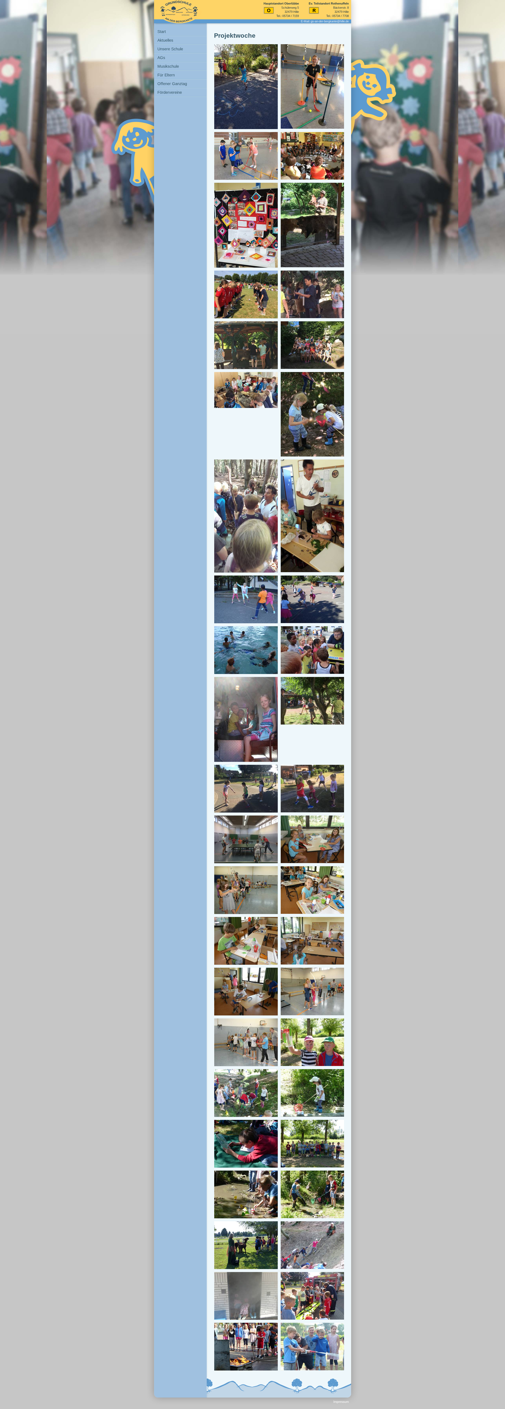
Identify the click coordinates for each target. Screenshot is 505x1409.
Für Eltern (166, 75)
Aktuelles (165, 40)
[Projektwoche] (246, 86)
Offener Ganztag (172, 84)
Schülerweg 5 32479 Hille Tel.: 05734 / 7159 (281, 10)
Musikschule (168, 66)
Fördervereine (169, 92)
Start (161, 31)
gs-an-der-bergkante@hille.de (330, 21)
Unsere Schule (170, 49)
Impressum (341, 1401)
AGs (161, 57)
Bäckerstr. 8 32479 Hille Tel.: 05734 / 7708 (329, 10)
